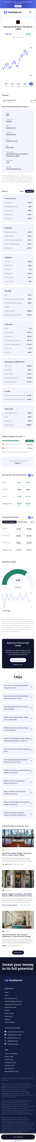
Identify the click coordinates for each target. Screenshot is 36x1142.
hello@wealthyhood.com (15, 1032)
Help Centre (9, 1016)
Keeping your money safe (13, 1004)
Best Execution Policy (11, 1071)
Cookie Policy (9, 1060)
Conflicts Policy (10, 1065)
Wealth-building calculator (13, 1001)
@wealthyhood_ (13, 1041)
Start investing (18, 1137)
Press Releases (9, 1022)
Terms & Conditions (11, 1054)
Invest (7, 992)
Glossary (7, 1019)
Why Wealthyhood (11, 998)
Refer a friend (9, 1013)
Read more (18, 6)
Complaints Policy (10, 1062)
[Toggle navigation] (30, 12)
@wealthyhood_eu (13, 1038)
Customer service (10, 1007)
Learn (6, 995)
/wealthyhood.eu (13, 1044)
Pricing (7, 1010)
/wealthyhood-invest (14, 1035)
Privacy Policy (9, 1057)
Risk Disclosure (9, 1068)
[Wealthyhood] (12, 12)
